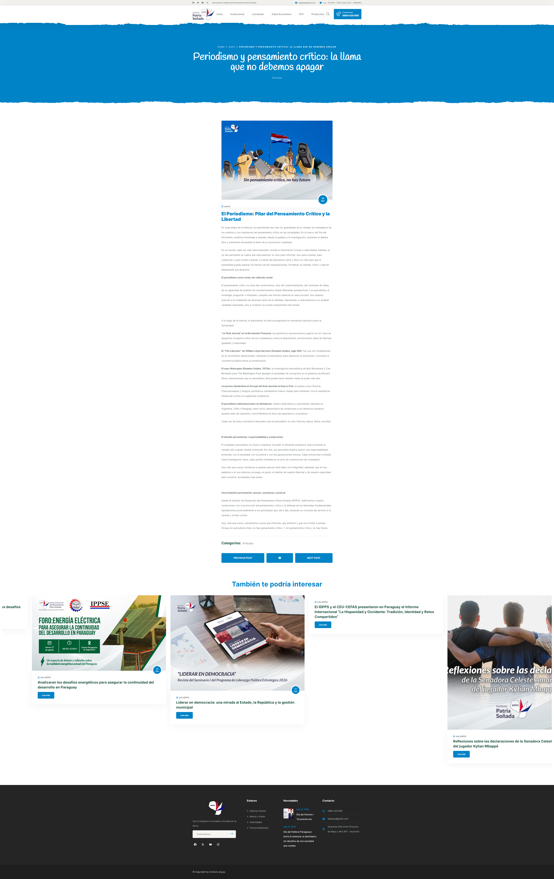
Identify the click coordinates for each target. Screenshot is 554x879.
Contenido (258, 14)
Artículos (277, 77)
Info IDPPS (16, 677)
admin (227, 206)
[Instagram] (218, 844)
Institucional (237, 14)
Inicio (220, 14)
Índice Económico (281, 14)
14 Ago (266, 690)
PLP (301, 14)
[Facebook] (195, 844)
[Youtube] (210, 844)
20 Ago (127, 670)
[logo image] (204, 14)
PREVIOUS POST (243, 557)
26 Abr (323, 199)
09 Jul (543, 729)
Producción (317, 14)
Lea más (16, 695)
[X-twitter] (202, 844)
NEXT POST (313, 557)
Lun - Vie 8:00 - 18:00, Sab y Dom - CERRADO (342, 3)
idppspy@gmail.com (307, 3)
